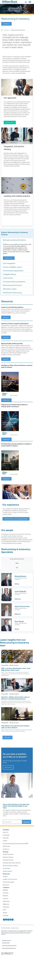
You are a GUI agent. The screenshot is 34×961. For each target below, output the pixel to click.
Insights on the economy (10, 879)
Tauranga (5, 915)
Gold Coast (6, 901)
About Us (5, 832)
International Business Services (12, 862)
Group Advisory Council (17, 559)
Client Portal (6, 846)
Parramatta (6, 907)
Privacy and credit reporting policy (9, 945)
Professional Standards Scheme (9, 948)
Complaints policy (6, 942)
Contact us (6, 849)
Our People (6, 835)
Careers (5, 840)
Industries (5, 838)
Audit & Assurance (8, 854)
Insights (5, 876)
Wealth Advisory (7, 871)
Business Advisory (8, 857)
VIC (17, 567)
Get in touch (8, 767)
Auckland (5, 893)
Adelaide (5, 890)
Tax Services (6, 868)
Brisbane (5, 895)
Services (6, 30)
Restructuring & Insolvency (10, 865)
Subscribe (27, 822)
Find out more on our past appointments (16, 519)
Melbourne (6, 904)
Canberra (5, 898)
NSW (17, 563)
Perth (4, 909)
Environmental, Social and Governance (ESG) (15, 843)
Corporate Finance (8, 860)
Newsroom (6, 885)
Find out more (10, 122)
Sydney (5, 912)
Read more (5, 317)
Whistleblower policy (6, 940)
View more (7, 737)
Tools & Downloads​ (8, 882)
